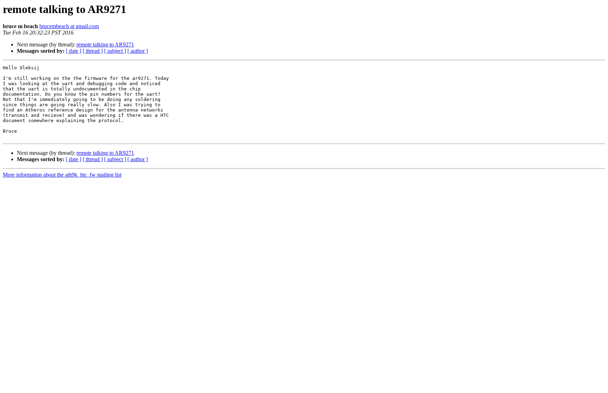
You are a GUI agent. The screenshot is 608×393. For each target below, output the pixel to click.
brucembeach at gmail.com (69, 26)
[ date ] (73, 51)
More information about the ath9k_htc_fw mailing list (62, 175)
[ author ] (137, 51)
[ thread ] (93, 51)
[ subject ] (115, 51)
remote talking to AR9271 (105, 44)
